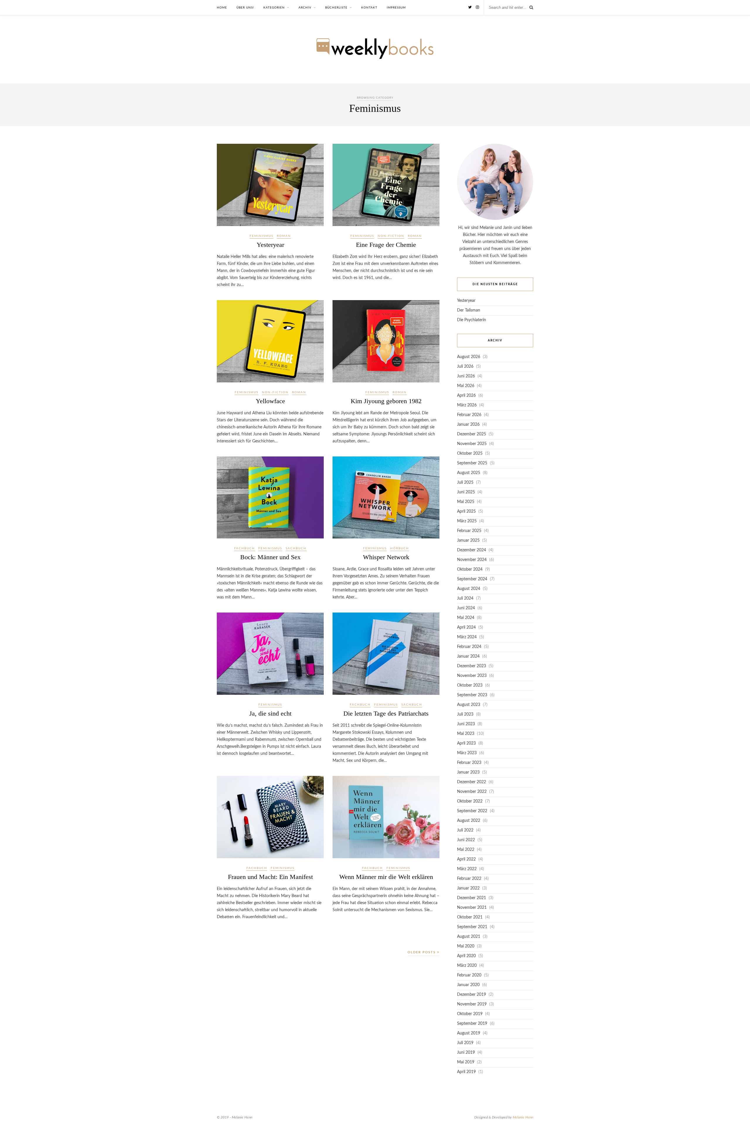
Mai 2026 (465, 386)
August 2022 (468, 821)
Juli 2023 (465, 714)
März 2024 (467, 637)
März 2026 (467, 405)
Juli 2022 (465, 830)
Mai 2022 (465, 850)
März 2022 (467, 869)
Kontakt (369, 7)
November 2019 (472, 1004)
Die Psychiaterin (471, 320)
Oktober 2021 (470, 917)
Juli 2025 (465, 482)
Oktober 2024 (470, 569)
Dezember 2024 (471, 550)
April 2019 (466, 1072)
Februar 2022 (469, 879)
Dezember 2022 (471, 782)
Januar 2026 (468, 424)
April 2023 (466, 743)
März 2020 (467, 966)
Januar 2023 (468, 772)
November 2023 (472, 676)
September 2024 (472, 579)
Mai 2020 (465, 946)
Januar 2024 (468, 656)
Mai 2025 (465, 502)
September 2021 (472, 927)
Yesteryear (270, 244)
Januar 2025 (468, 540)
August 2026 (468, 357)
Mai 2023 (465, 734)
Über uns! (245, 7)
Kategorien (274, 7)
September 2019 (472, 1024)
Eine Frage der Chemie (386, 244)
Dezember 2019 (471, 995)
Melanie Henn (523, 1117)
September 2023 (472, 695)
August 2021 (468, 937)
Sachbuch (296, 548)
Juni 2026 (466, 376)
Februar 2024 (469, 647)
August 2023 (468, 705)
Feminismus (261, 236)
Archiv (305, 7)
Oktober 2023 (470, 685)
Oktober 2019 (470, 1014)
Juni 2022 (466, 840)
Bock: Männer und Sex (270, 557)
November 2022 (472, 792)
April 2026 (466, 396)
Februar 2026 (469, 415)
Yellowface (270, 401)
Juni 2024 (466, 608)
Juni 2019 (466, 1053)
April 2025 (466, 511)
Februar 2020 (469, 975)
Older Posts (422, 952)
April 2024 (466, 627)
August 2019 (468, 1033)
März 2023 (467, 753)
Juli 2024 (465, 598)
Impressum (396, 7)
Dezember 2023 (471, 666)
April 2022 (466, 859)
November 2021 (472, 908)
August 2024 (468, 589)
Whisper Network (386, 557)
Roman (284, 236)
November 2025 (472, 444)
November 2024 (472, 560)
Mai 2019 (465, 1062)
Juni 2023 (466, 724)
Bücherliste (336, 7)
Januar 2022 (468, 888)
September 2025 (472, 463)
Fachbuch (244, 548)
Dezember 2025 (471, 434)
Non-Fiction (391, 236)
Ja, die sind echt (270, 713)
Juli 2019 (465, 1043)
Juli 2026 (465, 367)
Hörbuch (399, 548)
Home (222, 7)
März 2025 (467, 521)
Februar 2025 (469, 531)
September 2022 (472, 811)
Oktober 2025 (470, 453)
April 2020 (466, 956)
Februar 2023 (469, 763)
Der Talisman (468, 310)
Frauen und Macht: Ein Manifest (270, 876)
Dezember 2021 (471, 898)
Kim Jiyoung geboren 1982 (386, 401)
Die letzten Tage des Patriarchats (386, 713)
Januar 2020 (468, 985)
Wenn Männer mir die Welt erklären (386, 876)
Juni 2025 (466, 492)
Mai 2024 (465, 618)
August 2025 (468, 473)
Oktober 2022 (470, 801)
